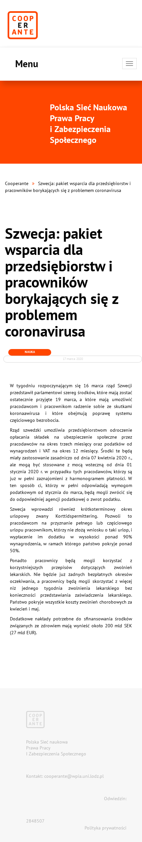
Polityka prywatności (105, 828)
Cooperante (16, 183)
